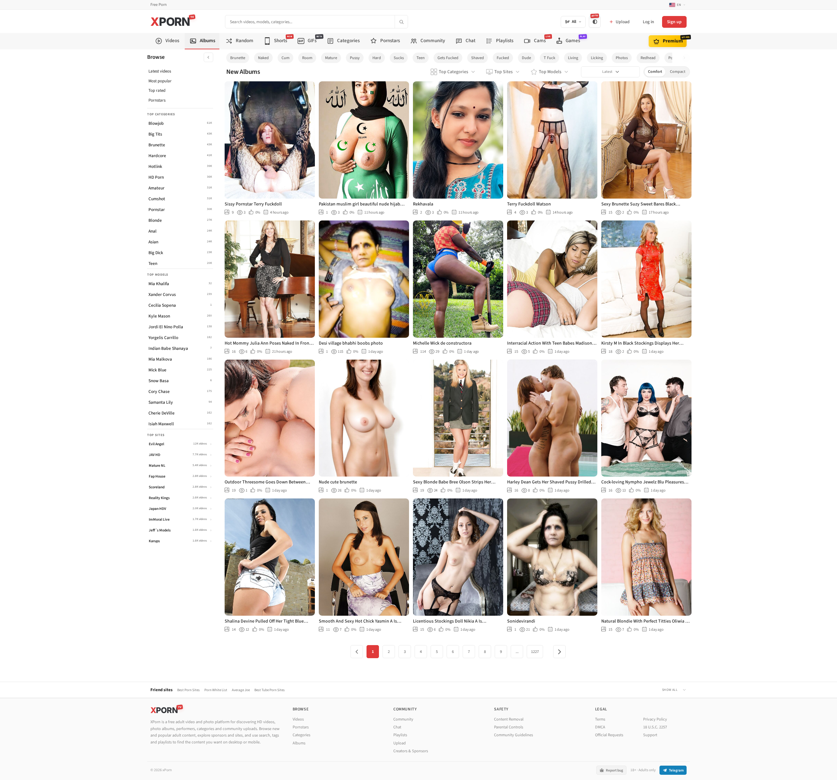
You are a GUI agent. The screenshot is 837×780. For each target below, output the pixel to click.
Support (650, 735)
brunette (237, 58)
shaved (477, 58)
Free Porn (158, 5)
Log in (648, 22)
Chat (397, 727)
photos (622, 58)
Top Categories (453, 72)
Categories (301, 735)
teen (421, 58)
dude (526, 58)
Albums (299, 743)
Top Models (550, 72)
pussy (355, 58)
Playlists (400, 735)
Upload (399, 743)
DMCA (600, 727)
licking (597, 58)
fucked (503, 58)
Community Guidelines (513, 735)
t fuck (549, 58)
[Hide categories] (208, 57)
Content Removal (508, 719)
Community (403, 719)
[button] (686, 58)
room (307, 58)
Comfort (655, 71)
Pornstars (156, 100)
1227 (535, 652)
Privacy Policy (655, 719)
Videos (298, 719)
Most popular (160, 81)
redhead (648, 58)
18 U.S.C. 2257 (655, 727)
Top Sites (503, 72)
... (517, 652)
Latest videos (159, 71)
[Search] (401, 21)
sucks (399, 58)
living (573, 58)
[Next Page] (559, 651)
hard (376, 58)
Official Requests (609, 735)
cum (285, 58)
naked (263, 58)
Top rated (156, 90)
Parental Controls (508, 727)
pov (671, 58)
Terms (600, 719)
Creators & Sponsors (410, 751)
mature (331, 58)
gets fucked (447, 58)
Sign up (674, 22)
